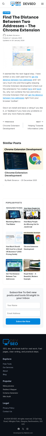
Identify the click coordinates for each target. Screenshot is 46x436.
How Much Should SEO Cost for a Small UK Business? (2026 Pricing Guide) (14, 250)
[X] (23, 429)
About (5, 371)
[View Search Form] (3, 4)
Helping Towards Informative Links (35, 125)
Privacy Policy (8, 408)
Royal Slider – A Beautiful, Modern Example (31, 276)
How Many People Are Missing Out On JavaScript (31, 224)
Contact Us (7, 411)
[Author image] (4, 35)
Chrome (6, 12)
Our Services (8, 367)
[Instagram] (27, 429)
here (30, 89)
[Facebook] (19, 429)
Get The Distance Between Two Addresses (12, 276)
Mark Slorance (14, 35)
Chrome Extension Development (11, 125)
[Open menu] (42, 4)
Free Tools (7, 364)
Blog (4, 374)
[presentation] (23, 159)
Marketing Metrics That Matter (13, 223)
